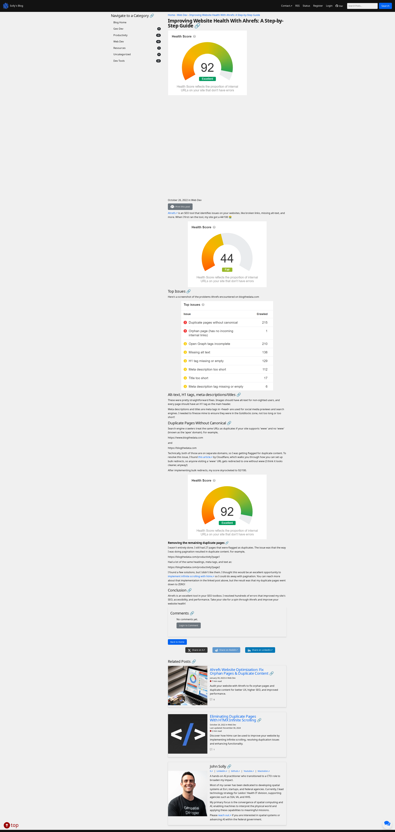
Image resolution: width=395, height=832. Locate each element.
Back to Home (177, 641)
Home (171, 15)
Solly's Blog (16, 5)
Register (318, 5)
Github (234, 771)
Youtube (248, 771)
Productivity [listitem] (120, 35)
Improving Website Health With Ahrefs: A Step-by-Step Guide (224, 15)
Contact (285, 5)
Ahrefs (172, 213)
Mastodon (263, 771)
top (15, 825)
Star (341, 5)
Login (329, 5)
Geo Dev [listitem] (118, 28)
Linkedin (221, 771)
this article (204, 457)
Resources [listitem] (119, 48)
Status (306, 5)
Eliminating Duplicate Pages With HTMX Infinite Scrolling (233, 718)
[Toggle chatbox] (387, 824)
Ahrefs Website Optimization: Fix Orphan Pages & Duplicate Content (239, 671)
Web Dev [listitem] (118, 41)
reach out (223, 815)
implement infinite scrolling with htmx (190, 576)
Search (385, 6)
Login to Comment (188, 625)
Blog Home (119, 22)
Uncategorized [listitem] (122, 54)
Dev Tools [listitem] (119, 60)
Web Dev (182, 15)
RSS (297, 5)
